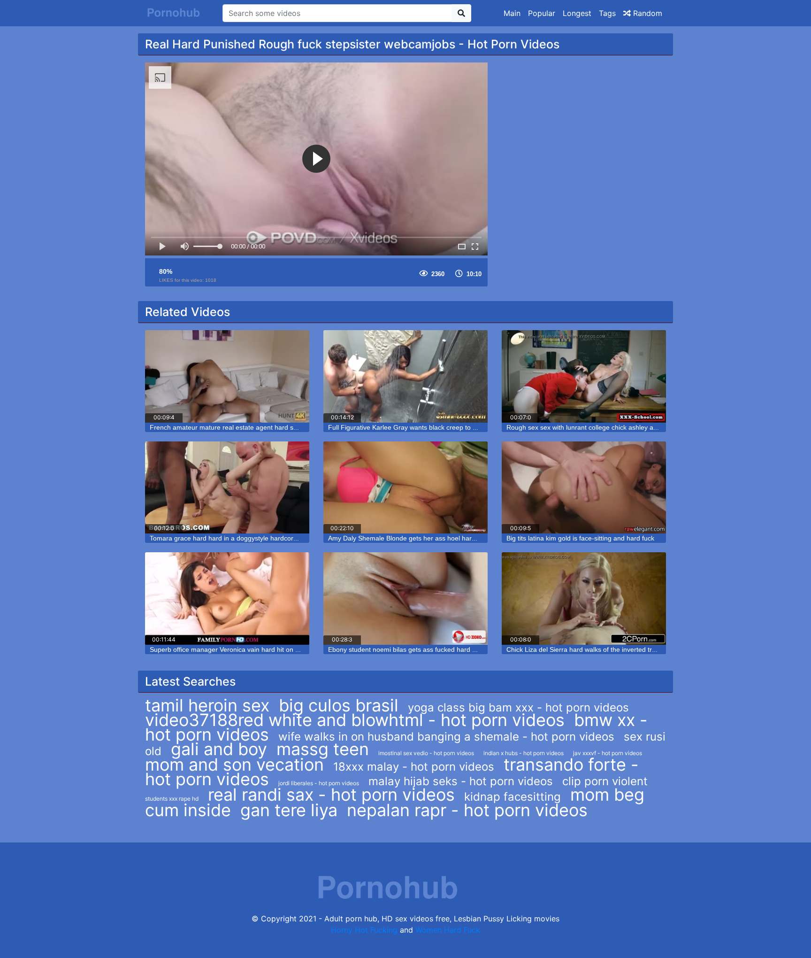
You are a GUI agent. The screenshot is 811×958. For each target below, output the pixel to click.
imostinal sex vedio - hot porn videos (426, 753)
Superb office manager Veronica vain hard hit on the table (235, 649)
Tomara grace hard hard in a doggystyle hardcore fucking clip (241, 538)
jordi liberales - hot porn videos (318, 783)
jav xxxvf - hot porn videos (607, 753)
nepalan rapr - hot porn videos (467, 810)
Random (646, 13)
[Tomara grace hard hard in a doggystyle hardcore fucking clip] (227, 487)
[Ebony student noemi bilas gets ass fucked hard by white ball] (405, 598)
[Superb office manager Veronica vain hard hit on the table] (227, 598)
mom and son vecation (234, 764)
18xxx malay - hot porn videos (413, 766)
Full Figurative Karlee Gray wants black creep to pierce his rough (424, 427)
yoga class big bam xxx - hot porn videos (518, 707)
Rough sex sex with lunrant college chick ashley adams (588, 427)
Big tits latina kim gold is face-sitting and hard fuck (580, 538)
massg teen (322, 749)
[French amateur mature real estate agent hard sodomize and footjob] (227, 376)
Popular (541, 13)
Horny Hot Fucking (364, 930)
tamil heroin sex (207, 705)
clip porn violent (605, 781)
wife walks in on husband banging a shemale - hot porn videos (446, 736)
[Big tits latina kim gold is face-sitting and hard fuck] (584, 487)
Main (512, 13)
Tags (607, 13)
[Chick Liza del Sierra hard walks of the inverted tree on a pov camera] (584, 598)
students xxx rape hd (172, 798)
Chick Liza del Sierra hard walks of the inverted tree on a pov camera (609, 649)
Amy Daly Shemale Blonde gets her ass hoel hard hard (409, 538)
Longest (577, 13)
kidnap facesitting (512, 796)
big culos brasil (338, 705)
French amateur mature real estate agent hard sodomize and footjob (252, 427)
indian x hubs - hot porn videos (523, 753)
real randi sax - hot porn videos (331, 794)
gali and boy (219, 749)
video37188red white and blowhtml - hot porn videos (355, 720)
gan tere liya (288, 810)
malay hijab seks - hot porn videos (460, 781)
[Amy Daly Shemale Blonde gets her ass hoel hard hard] (405, 487)
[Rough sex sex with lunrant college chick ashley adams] (584, 376)
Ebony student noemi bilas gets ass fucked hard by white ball (418, 649)
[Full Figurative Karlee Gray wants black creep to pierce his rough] (405, 376)
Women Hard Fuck (447, 930)
